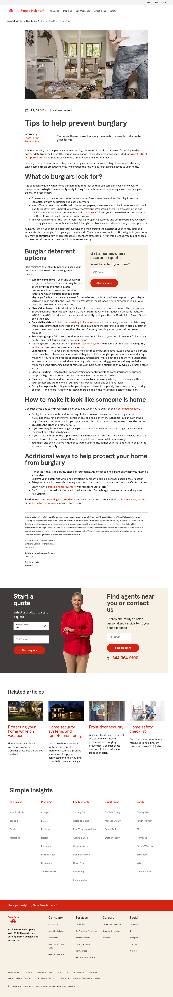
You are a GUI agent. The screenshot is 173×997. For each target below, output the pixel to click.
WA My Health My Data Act (20, 978)
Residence (14, 838)
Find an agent (123, 647)
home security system (88, 343)
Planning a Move (81, 855)
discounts (41, 347)
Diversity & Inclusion (111, 931)
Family (12, 829)
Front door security (106, 727)
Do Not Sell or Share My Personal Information (80, 978)
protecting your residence (60, 499)
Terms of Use (62, 972)
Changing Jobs (80, 846)
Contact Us (53, 924)
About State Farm (56, 931)
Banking (13, 821)
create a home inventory (61, 486)
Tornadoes (142, 855)
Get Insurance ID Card (85, 957)
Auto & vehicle (16, 812)
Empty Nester (80, 880)
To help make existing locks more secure (78, 322)
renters (142, 499)
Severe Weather (145, 846)
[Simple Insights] (32, 12)
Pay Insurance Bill (83, 938)
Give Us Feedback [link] (56, 954)
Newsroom (53, 938)
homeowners (128, 499)
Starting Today (112, 838)
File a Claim (80, 924)
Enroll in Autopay (83, 944)
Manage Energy (113, 821)
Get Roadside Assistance (86, 931)
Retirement (47, 863)
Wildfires (141, 863)
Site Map (93, 972)
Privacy (29, 972)
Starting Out (79, 812)
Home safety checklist (141, 729)
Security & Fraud (44, 972)
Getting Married (81, 821)
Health (44, 838)
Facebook (134, 924)
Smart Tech (111, 829)
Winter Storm (144, 872)
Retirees (106, 938)
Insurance (46, 846)
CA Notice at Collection (46, 978)
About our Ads (14, 972)
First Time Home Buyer (84, 829)
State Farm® (33, 140)
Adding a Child (80, 838)
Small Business (48, 872)
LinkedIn (133, 944)
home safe (92, 212)
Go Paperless (81, 951)
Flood (139, 829)
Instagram (134, 938)
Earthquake (143, 812)
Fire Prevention (144, 821)
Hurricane (142, 838)
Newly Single (79, 863)
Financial (45, 829)
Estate (44, 821)
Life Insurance (48, 855)
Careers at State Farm (112, 924)
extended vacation (128, 408)
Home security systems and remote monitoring (65, 731)
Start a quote (104, 283)
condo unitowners (38, 503)
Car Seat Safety (112, 812)
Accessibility (78, 972)
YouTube (133, 951)
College (44, 812)
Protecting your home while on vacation (22, 731)
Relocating (78, 872)
